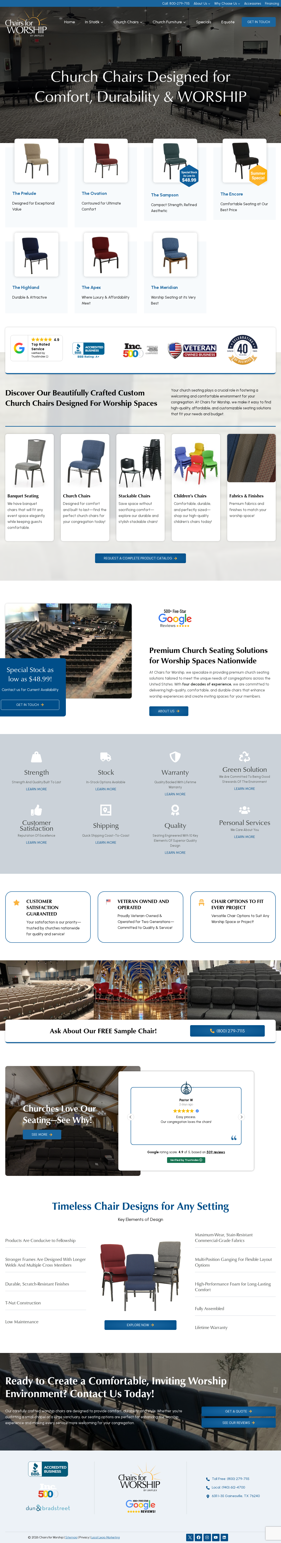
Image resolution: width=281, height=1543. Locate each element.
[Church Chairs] (85, 487)
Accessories (252, 3)
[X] (190, 1537)
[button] (241, 1117)
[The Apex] (106, 277)
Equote (227, 22)
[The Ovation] (106, 187)
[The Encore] (244, 183)
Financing (272, 3)
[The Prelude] (36, 187)
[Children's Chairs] (196, 487)
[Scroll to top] (269, 1525)
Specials (203, 22)
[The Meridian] (175, 277)
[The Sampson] (175, 184)
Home (69, 22)
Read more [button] (186, 1137)
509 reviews (216, 1152)
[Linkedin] (224, 1537)
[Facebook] (198, 1537)
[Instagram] (207, 1537)
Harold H (186, 1100)
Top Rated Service (40, 346)
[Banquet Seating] (29, 487)
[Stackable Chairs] (140, 487)
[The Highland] (36, 277)
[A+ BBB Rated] (88, 350)
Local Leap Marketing (105, 1537)
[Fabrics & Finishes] (251, 487)
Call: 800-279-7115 (176, 3)
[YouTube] (216, 1537)
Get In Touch (258, 22)
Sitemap (71, 1537)
